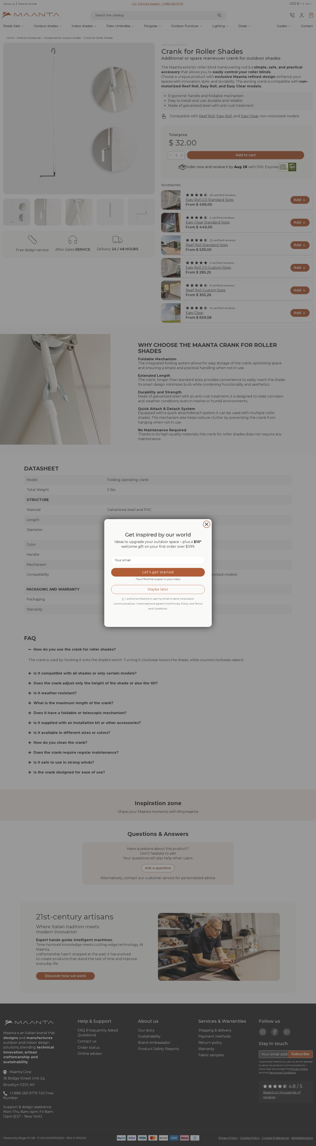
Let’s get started (158, 572)
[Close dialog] (206, 524)
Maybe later (158, 589)
